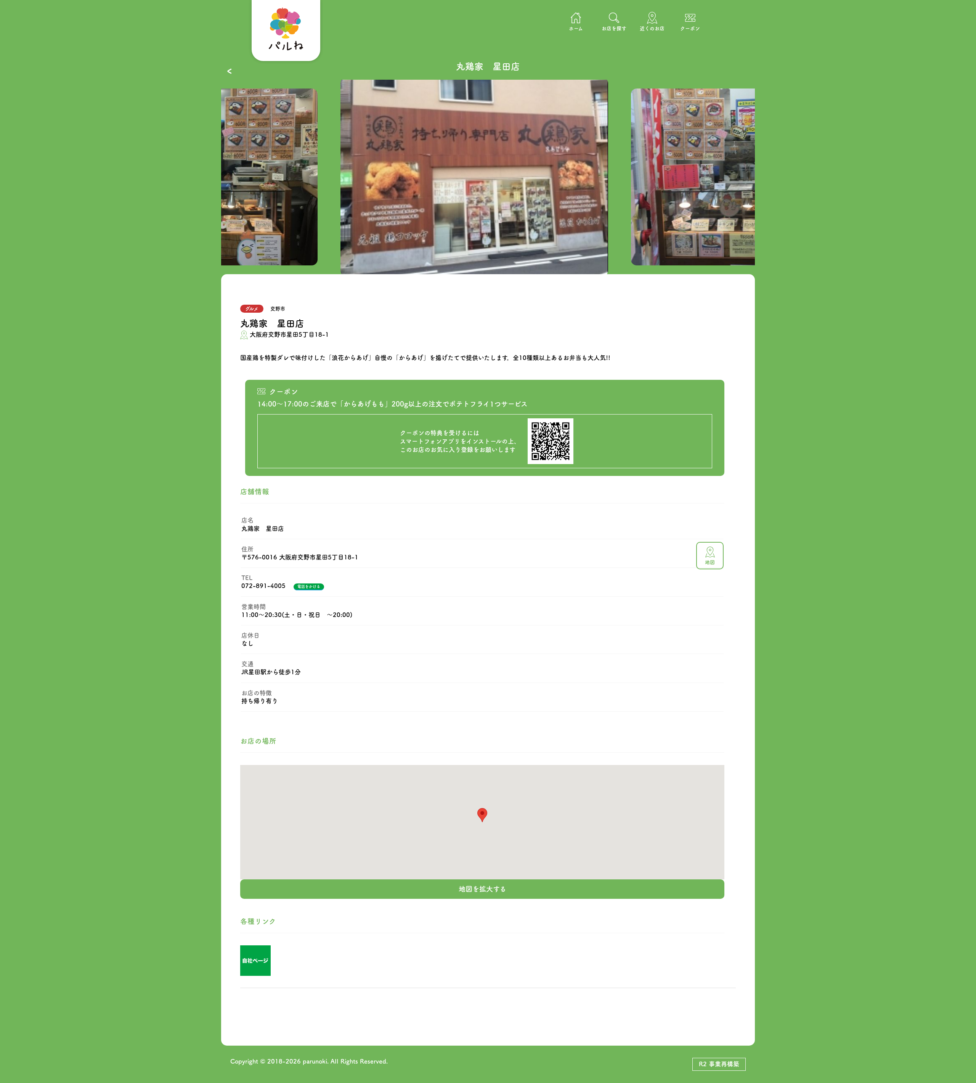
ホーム (576, 28)
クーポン (690, 28)
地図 (710, 562)
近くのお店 (652, 28)
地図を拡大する (482, 888)
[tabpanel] (488, 177)
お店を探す (614, 28)
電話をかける (308, 586)
